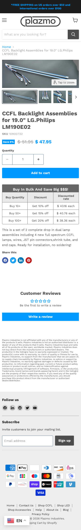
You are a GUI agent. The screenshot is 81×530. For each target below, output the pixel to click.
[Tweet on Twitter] (13, 260)
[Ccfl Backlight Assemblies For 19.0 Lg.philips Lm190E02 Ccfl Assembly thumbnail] (19, 97)
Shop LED (63, 505)
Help (39, 509)
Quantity (8, 150)
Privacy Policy (40, 514)
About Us (52, 509)
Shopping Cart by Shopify (40, 522)
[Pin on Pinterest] (29, 260)
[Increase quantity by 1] (39, 159)
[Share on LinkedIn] (21, 260)
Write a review (40, 317)
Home (6, 47)
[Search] (73, 34)
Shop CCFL (45, 505)
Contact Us (26, 505)
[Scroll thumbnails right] (75, 97)
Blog (66, 509)
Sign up (64, 440)
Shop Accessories (19, 509)
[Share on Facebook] (5, 260)
